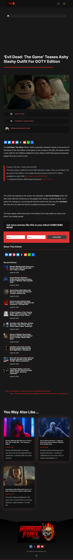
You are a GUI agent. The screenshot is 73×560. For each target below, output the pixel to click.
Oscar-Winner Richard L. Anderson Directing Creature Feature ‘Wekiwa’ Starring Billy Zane (21, 280)
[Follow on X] (34, 546)
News (32, 121)
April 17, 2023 (47, 179)
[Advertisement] (36, 40)
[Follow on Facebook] (30, 546)
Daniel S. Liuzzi (24, 128)
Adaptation (18, 121)
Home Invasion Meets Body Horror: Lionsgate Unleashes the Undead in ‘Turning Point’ (22, 302)
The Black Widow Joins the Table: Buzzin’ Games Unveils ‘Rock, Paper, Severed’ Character (21, 371)
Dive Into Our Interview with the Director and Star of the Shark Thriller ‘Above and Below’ (22, 359)
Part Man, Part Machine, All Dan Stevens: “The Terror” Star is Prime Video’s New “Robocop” (21, 324)
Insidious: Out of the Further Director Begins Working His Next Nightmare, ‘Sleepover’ (20, 348)
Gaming (26, 121)
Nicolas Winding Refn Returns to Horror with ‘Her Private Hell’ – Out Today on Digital (22, 268)
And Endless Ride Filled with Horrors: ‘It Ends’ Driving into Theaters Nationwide (21, 291)
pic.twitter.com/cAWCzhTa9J (36, 176)
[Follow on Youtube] (42, 546)
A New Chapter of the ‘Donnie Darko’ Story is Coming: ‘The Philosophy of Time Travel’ (21, 313)
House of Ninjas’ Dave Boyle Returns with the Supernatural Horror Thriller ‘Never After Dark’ (21, 336)
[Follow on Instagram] (38, 546)
